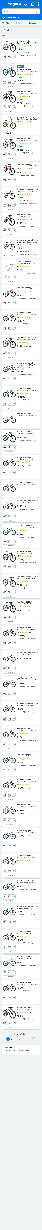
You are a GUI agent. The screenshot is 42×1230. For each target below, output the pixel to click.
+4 (14, 566)
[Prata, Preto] (9, 896)
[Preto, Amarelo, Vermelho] (9, 107)
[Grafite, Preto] (9, 447)
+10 (13, 56)
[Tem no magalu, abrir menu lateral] (4, 4)
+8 (14, 179)
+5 (14, 277)
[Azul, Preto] (5, 56)
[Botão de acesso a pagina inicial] (14, 4)
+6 (14, 472)
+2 (14, 205)
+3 (14, 107)
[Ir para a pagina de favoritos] (26, 4)
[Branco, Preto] (5, 82)
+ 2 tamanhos (9, 545)
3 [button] (15, 1039)
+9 (14, 154)
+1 (14, 871)
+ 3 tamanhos (9, 60)
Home (8, 1051)
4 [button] (19, 1039)
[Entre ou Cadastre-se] (38, 4)
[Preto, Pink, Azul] (9, 871)
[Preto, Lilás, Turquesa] (9, 541)
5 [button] (22, 1039)
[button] (36, 12)
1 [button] (7, 1039)
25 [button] (30, 1039)
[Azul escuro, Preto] (7, 132)
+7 (14, 328)
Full (7, 30)
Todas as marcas (18, 1051)
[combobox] (21, 11)
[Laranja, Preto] (5, 107)
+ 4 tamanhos (9, 306)
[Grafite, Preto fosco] (9, 56)
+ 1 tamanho (12, 255)
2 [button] (11, 1039)
